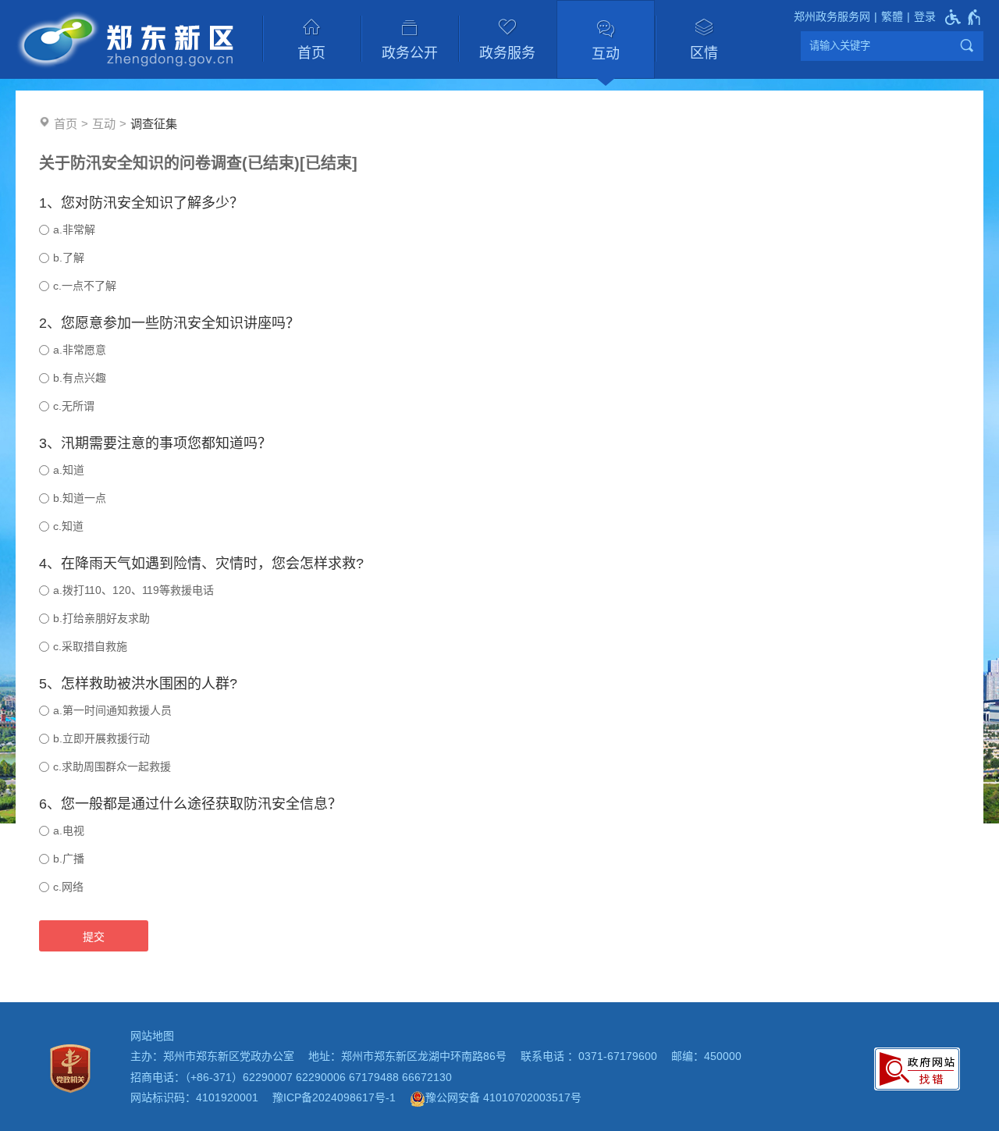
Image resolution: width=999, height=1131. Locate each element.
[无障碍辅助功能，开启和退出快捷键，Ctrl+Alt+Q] (963, 17)
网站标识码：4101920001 (194, 1097)
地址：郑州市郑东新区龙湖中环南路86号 (407, 1056)
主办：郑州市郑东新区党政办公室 (212, 1056)
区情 (704, 53)
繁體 (892, 16)
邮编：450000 (706, 1056)
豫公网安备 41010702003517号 (503, 1097)
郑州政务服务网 (832, 16)
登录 (925, 16)
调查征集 (153, 123)
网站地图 (152, 1036)
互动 (606, 54)
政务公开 (410, 53)
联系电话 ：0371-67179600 (589, 1056)
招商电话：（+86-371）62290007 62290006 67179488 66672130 (291, 1077)
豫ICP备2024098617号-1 (334, 1097)
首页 (311, 53)
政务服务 (507, 53)
